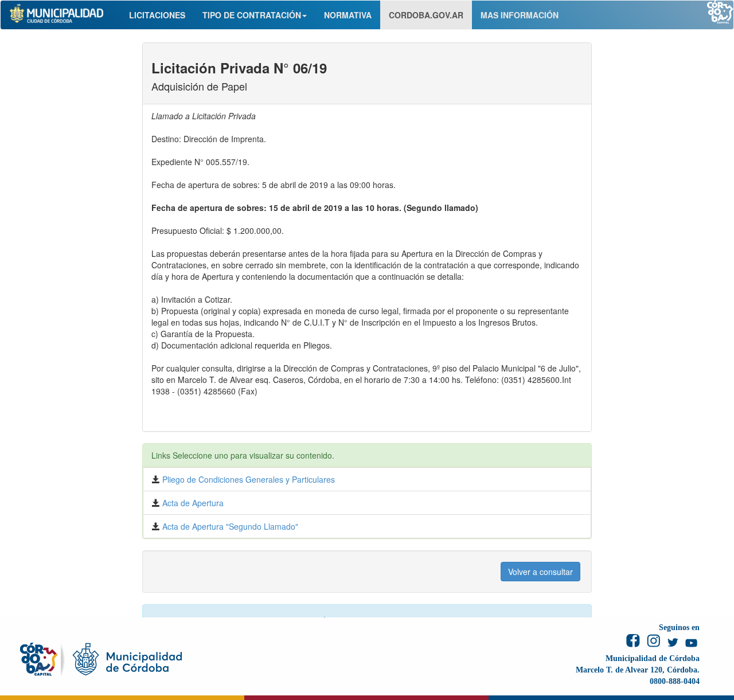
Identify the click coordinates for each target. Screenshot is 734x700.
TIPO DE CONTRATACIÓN (251, 15)
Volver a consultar (540, 571)
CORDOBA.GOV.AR (426, 15)
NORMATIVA (348, 15)
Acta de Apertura (192, 503)
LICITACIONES (157, 15)
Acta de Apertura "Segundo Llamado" (229, 526)
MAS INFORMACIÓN (520, 15)
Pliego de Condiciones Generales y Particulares (247, 479)
